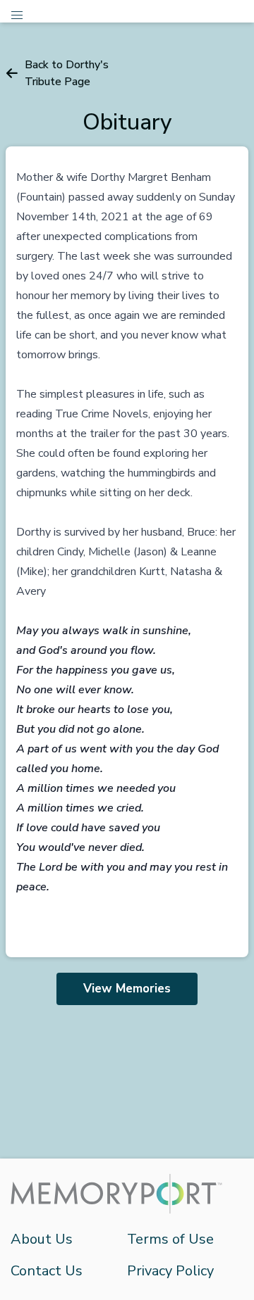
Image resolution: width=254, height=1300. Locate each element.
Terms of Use (170, 1239)
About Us (42, 1239)
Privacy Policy (170, 1270)
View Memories (127, 988)
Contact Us (47, 1270)
